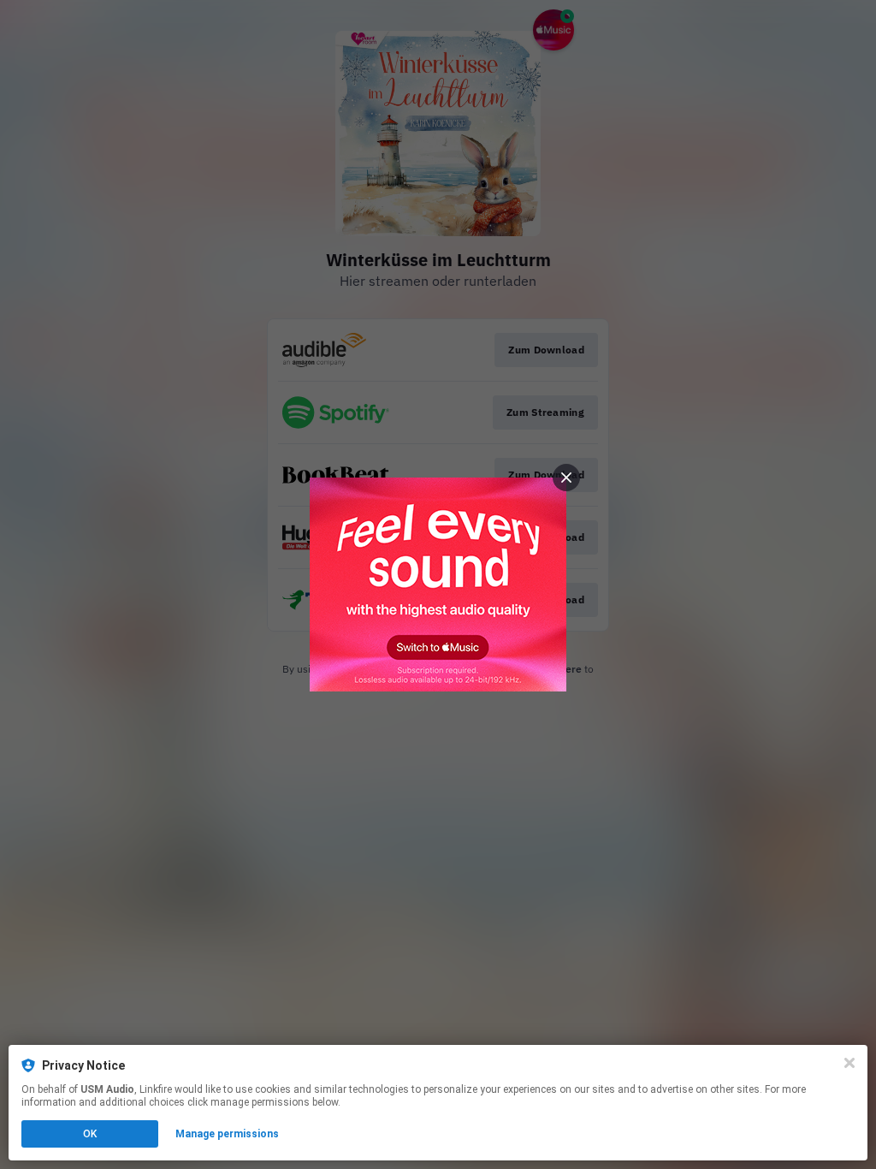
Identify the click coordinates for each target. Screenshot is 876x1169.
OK (90, 1134)
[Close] (849, 1063)
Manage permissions (227, 1134)
